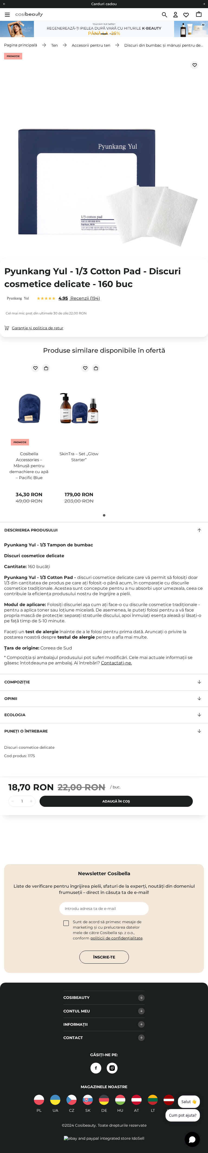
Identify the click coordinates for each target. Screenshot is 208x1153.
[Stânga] (4, 4)
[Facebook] (95, 1068)
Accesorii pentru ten (91, 45)
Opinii (10, 698)
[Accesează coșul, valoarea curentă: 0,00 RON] (199, 15)
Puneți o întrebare (26, 731)
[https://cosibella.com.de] (104, 1099)
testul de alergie (76, 637)
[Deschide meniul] (7, 14)
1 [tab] (93, 34)
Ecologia (14, 714)
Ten (54, 45)
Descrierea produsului (31, 530)
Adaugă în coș (116, 801)
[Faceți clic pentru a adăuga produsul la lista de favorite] (35, 368)
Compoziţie (17, 682)
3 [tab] (110, 34)
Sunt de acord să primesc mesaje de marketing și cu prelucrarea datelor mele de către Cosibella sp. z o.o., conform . (108, 930)
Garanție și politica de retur (37, 328)
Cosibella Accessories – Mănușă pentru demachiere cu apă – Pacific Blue (28, 465)
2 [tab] (102, 34)
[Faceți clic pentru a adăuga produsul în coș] (46, 368)
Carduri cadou (104, 4)
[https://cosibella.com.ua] (55, 1099)
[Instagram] (112, 1068)
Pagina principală (20, 45)
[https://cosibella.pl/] (39, 1099)
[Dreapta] (204, 4)
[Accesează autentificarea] (175, 15)
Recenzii (78, 298)
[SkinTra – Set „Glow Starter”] (79, 404)
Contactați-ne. (116, 662)
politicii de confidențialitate (116, 938)
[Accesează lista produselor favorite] (186, 15)
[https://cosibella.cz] (71, 1099)
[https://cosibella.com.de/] (136, 1099)
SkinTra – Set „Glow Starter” (79, 456)
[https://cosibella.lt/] (152, 1099)
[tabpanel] (29, 434)
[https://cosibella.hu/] (120, 1099)
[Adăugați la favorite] (194, 65)
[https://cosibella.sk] (87, 1099)
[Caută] (164, 15)
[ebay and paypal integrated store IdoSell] (104, 1138)
